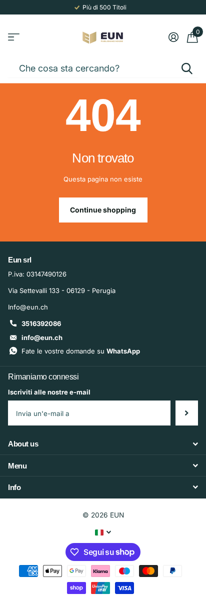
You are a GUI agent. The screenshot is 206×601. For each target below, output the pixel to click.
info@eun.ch (42, 338)
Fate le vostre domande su (81, 351)
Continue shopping (103, 210)
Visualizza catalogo (14, 37)
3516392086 (41, 324)
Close (103, 444)
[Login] (173, 37)
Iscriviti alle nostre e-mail (49, 392)
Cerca (187, 68)
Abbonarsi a (187, 413)
